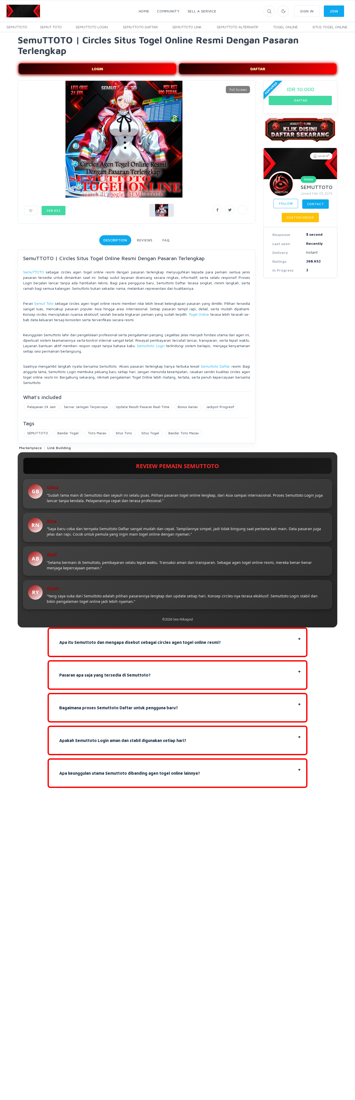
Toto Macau (97, 433)
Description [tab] (115, 240)
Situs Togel (150, 433)
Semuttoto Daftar (215, 366)
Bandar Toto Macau (183, 433)
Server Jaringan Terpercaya (86, 407)
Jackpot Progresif (220, 407)
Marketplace (30, 448)
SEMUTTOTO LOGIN (92, 27)
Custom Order (300, 217)
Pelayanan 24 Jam (41, 407)
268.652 (54, 210)
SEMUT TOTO (51, 27)
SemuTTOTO (33, 272)
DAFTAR (257, 68)
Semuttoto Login (151, 345)
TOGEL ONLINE (285, 27)
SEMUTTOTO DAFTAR (140, 27)
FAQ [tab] (166, 240)
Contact (315, 204)
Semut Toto (44, 303)
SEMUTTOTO (16, 27)
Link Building (59, 448)
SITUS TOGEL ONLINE (329, 27)
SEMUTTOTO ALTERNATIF (237, 27)
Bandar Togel (67, 433)
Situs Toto (124, 433)
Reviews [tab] (145, 240)
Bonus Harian (188, 407)
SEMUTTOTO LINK (186, 27)
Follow (285, 203)
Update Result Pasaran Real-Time (142, 407)
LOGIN (97, 68)
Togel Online (199, 314)
